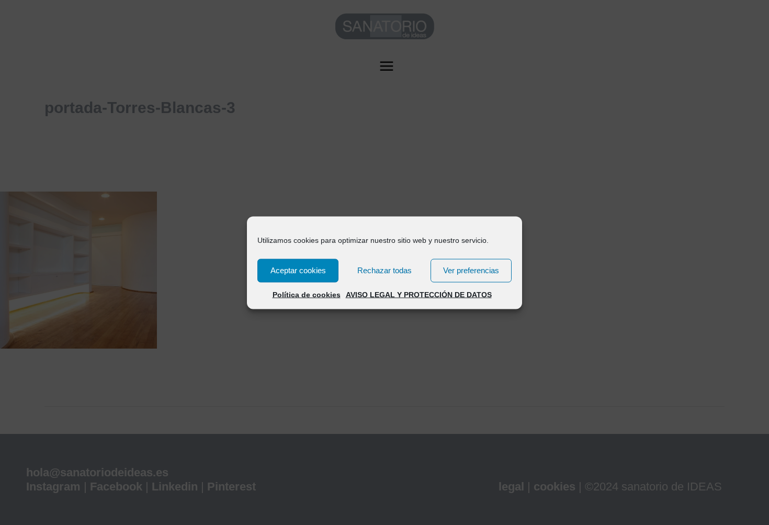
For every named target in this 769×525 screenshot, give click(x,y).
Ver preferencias (471, 270)
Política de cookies (307, 294)
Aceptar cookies (298, 270)
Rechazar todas (384, 270)
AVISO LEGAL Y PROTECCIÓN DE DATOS (419, 294)
